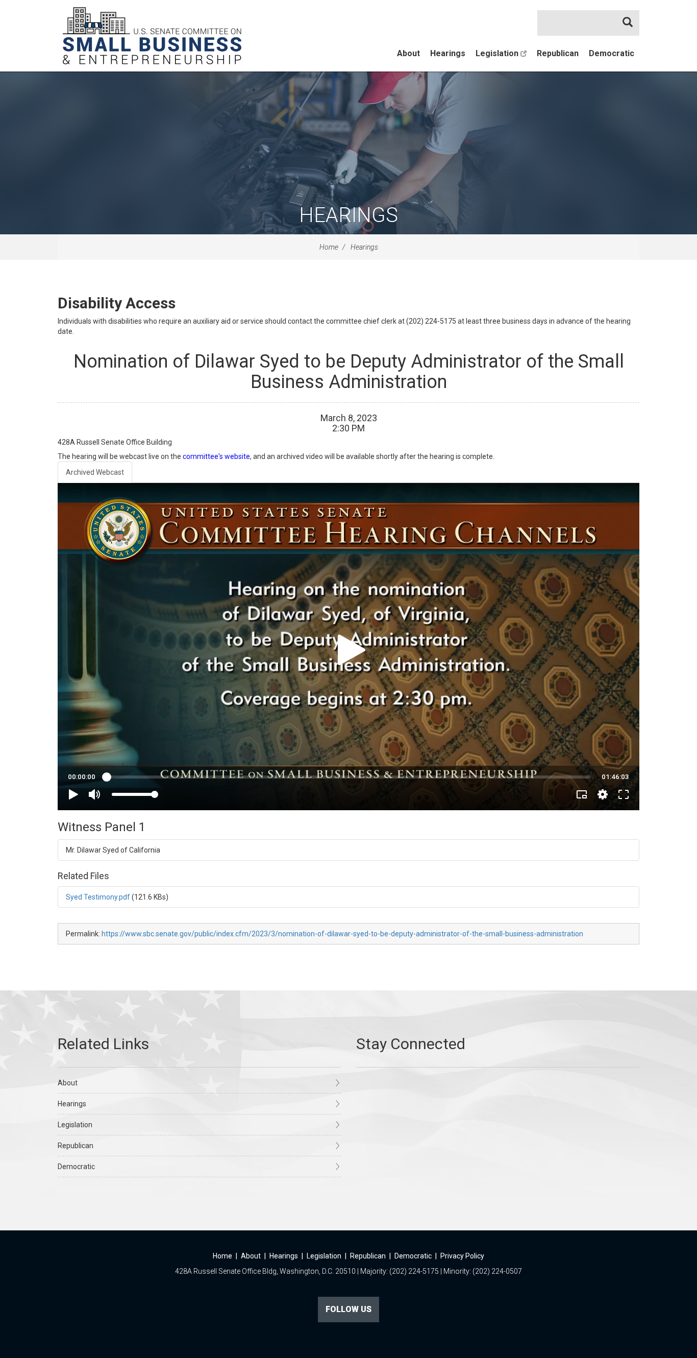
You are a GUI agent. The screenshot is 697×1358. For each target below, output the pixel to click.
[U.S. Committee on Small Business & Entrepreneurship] (152, 35)
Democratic (611, 53)
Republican (558, 53)
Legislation (498, 53)
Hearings (447, 53)
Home (328, 247)
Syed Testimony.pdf (98, 897)
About (408, 53)
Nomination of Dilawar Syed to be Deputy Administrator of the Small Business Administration (348, 372)
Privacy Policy (462, 1256)
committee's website (216, 456)
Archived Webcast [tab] (95, 472)
